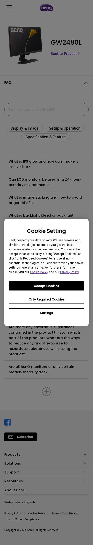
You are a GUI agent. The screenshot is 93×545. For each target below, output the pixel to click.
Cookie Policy (39, 272)
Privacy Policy (69, 272)
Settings (46, 313)
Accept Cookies (46, 286)
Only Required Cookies (46, 299)
